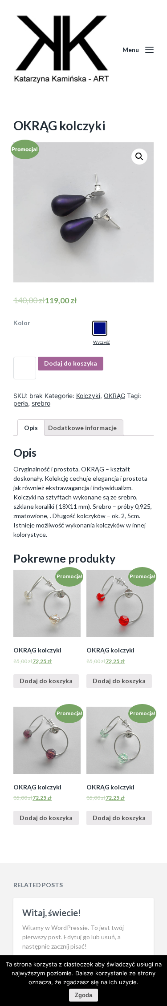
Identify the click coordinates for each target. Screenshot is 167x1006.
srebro (41, 403)
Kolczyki (88, 395)
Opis (31, 427)
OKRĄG (114, 395)
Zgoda (83, 995)
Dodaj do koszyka (70, 363)
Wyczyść (101, 342)
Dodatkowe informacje (82, 427)
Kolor (21, 323)
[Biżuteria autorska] (61, 50)
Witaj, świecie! (51, 912)
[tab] (31, 427)
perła (20, 403)
